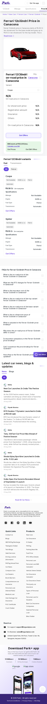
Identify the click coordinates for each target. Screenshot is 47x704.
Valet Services (10, 553)
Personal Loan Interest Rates (10, 589)
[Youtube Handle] (30, 523)
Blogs (7, 538)
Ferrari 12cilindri (34, 14)
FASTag (28, 546)
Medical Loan (9, 594)
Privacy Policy (27, 701)
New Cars (12, 14)
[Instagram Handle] (6, 523)
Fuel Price (29, 553)
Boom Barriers (10, 578)
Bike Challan (30, 616)
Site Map (37, 701)
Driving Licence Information (10, 558)
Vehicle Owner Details (33, 570)
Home (5, 14)
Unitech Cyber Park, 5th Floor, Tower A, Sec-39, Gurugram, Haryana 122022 (24, 637)
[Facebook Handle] (12, 523)
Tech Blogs (9, 549)
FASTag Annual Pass (12, 563)
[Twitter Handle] (18, 523)
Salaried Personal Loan (32, 611)
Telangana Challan (11, 546)
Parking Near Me (32, 549)
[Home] (6, 3)
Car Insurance (31, 538)
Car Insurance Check (33, 580)
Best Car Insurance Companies (32, 605)
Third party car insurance (31, 585)
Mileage (17, 9)
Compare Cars (10, 570)
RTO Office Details (32, 557)
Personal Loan (31, 560)
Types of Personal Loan (32, 592)
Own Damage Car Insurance (11, 599)
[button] (23, 392)
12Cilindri (6, 9)
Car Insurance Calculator (31, 575)
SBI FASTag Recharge (12, 542)
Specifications (30, 9)
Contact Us (9, 535)
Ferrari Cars (22, 14)
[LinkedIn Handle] (24, 523)
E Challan (29, 542)
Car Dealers (9, 574)
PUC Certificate (10, 604)
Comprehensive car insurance (12, 583)
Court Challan (9, 608)
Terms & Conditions (13, 701)
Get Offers (23, 135)
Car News (8, 567)
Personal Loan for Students (32, 598)
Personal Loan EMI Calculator (32, 565)
